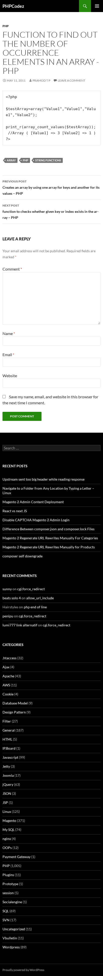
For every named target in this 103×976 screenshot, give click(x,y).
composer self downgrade (22, 556)
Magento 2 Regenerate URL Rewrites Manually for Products (48, 547)
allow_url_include (40, 598)
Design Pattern (14, 712)
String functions (48, 160)
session (8, 893)
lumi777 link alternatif (19, 625)
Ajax (6, 667)
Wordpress (11, 947)
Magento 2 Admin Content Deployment (33, 502)
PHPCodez (13, 6)
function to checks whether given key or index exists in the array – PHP (50, 212)
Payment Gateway (16, 857)
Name (8, 333)
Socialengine (12, 902)
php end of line (35, 607)
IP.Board (9, 748)
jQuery (7, 784)
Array (11, 160)
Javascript (10, 757)
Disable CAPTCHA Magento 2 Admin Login (36, 520)
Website (9, 375)
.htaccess (9, 658)
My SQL (8, 829)
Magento (9, 820)
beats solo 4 (11, 598)
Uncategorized (13, 929)
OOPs (7, 847)
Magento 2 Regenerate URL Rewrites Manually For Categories (50, 538)
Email (8, 354)
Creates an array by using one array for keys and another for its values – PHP (51, 187)
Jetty (6, 766)
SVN (6, 920)
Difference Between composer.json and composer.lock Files (48, 529)
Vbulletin (9, 938)
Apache (8, 676)
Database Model (15, 703)
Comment (12, 269)
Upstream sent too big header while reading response (43, 479)
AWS (6, 685)
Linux (6, 811)
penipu (7, 616)
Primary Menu (97, 6)
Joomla (8, 775)
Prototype (10, 884)
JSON (6, 793)
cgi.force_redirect (31, 589)
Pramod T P (41, 80)
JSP (5, 802)
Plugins (8, 875)
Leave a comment (71, 80)
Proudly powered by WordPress (23, 970)
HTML (7, 739)
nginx (6, 838)
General (8, 730)
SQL (5, 911)
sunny (7, 589)
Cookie (8, 694)
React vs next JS (14, 511)
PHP (5, 26)
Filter (6, 721)
